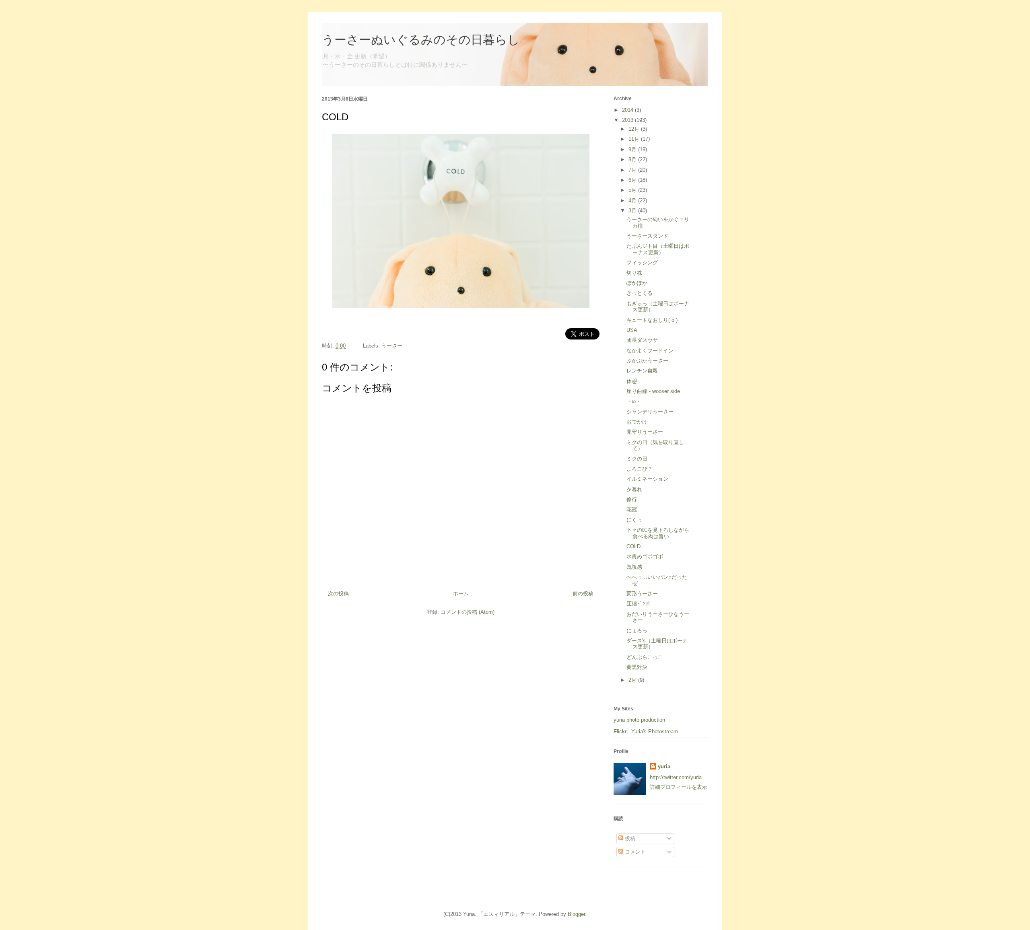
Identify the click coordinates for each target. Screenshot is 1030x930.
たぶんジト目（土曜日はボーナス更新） (657, 249)
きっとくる (639, 293)
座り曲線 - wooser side (653, 391)
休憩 (631, 381)
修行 (631, 499)
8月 (633, 159)
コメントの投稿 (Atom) (467, 612)
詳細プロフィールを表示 (678, 787)
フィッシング (642, 262)
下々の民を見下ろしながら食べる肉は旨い (657, 533)
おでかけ (636, 422)
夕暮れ (634, 489)
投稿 (629, 838)
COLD (633, 546)
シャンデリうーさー (650, 412)
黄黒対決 (636, 667)
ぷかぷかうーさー (647, 361)
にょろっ (636, 631)
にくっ (634, 520)
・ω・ (633, 401)
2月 (633, 680)
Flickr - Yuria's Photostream (646, 731)
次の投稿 (338, 594)
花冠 (631, 509)
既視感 (634, 567)
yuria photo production (639, 720)
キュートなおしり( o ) (652, 320)
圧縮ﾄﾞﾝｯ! (638, 604)
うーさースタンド (647, 236)
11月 (634, 139)
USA (631, 330)
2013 (628, 120)
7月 (633, 170)
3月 (633, 211)
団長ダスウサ (642, 340)
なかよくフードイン (650, 351)
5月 (633, 190)
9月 (633, 149)
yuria (664, 766)
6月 (633, 180)
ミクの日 (636, 459)
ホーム (461, 594)
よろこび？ (639, 469)
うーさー (391, 346)
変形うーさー (642, 594)
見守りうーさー (644, 432)
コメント (634, 852)
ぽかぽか (636, 283)
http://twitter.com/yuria (676, 777)
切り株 (634, 273)
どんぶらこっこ (644, 657)
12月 (634, 129)
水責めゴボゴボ (644, 556)
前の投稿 (583, 594)
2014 (628, 110)
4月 (633, 201)
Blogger (576, 914)
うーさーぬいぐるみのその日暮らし (421, 39)
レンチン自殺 (642, 371)
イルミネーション (647, 479)
